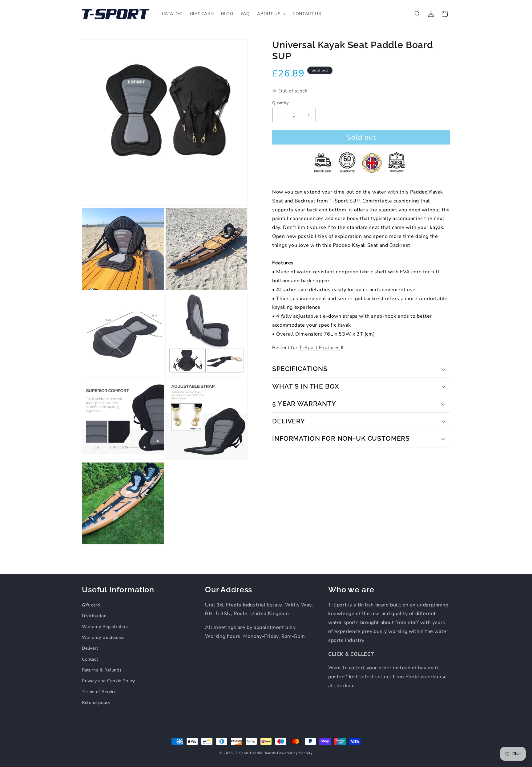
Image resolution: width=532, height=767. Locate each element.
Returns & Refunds (102, 670)
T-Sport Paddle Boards (255, 753)
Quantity (280, 102)
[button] (271, 13)
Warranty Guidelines (103, 637)
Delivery (90, 648)
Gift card (91, 605)
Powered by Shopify (295, 753)
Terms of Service (99, 692)
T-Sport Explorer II (321, 347)
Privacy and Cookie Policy (108, 681)
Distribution (94, 616)
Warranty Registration (105, 627)
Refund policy (96, 702)
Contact (90, 659)
